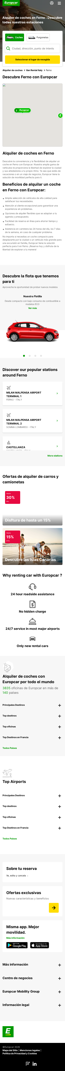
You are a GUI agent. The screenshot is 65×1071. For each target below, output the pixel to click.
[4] (41, 356)
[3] (35, 356)
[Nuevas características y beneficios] (54, 908)
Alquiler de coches (13, 70)
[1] (24, 356)
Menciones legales (30, 1050)
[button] (60, 116)
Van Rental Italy (34, 70)
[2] (29, 356)
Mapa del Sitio (10, 1050)
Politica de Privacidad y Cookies (20, 1053)
